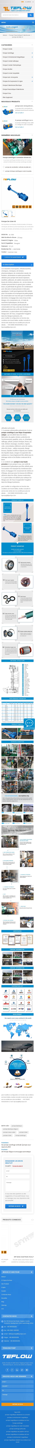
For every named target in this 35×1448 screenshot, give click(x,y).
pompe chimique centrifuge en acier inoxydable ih (19, 171)
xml (2, 1309)
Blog (2, 1302)
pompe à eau (7, 93)
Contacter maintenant (13, 257)
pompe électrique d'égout (10, 1129)
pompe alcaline (7, 69)
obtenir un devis (14, 1206)
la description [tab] (8, 264)
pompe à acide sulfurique (10, 61)
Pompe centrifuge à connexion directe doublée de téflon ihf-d (17, 157)
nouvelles (4, 1298)
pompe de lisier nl (18, 1166)
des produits (5, 1284)
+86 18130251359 (12, 1327)
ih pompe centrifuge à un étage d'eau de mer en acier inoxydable (24, 120)
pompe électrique (17, 1126)
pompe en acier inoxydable (11, 73)
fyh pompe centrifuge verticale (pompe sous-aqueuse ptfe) (16, 1146)
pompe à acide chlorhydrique (12, 65)
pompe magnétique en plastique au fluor (17, 1420)
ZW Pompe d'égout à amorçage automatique (16, 1152)
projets (3, 1288)
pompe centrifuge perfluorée (17, 1429)
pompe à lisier (23, 1132)
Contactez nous (6, 1295)
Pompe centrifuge (8, 53)
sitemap (4, 1305)
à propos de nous (6, 1280)
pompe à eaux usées (9, 1132)
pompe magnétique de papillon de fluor (17, 1432)
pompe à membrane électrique (12, 85)
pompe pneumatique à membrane (19, 35)
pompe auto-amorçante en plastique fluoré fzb (24, 106)
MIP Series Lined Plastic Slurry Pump (17, 1257)
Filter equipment (8, 97)
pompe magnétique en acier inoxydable (17, 1426)
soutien (3, 1291)
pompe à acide (7, 49)
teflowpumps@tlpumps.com (17, 1334)
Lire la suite (19, 113)
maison (5, 35)
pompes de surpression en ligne (12, 81)
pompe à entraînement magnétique (13, 57)
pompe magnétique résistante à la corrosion (17, 1415)
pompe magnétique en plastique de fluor (17, 1434)
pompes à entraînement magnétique (17, 1417)
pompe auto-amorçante (10, 77)
